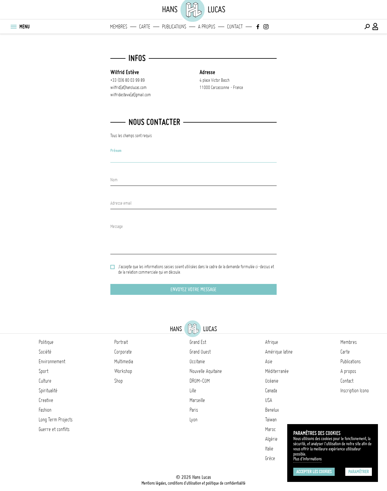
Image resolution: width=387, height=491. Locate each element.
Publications (174, 27)
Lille (193, 390)
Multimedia (123, 361)
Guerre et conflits (54, 429)
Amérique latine (279, 352)
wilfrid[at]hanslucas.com (128, 87)
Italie (269, 449)
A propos (206, 27)
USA (268, 400)
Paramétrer (358, 471)
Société (45, 352)
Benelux (272, 410)
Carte (144, 27)
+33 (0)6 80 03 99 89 (127, 80)
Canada (271, 390)
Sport (43, 371)
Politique (46, 342)
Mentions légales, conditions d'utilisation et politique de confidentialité (193, 483)
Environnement (52, 361)
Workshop (123, 371)
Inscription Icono (354, 390)
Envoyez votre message (193, 289)
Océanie (271, 381)
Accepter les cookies (314, 471)
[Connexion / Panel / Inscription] (375, 26)
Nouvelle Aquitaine (206, 371)
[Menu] (13, 26)
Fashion (45, 410)
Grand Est (198, 342)
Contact (235, 27)
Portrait (121, 342)
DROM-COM (200, 381)
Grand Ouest (200, 352)
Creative (46, 400)
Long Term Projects (56, 420)
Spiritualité (48, 390)
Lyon (193, 420)
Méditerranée (277, 371)
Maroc (270, 429)
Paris (194, 410)
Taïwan (271, 420)
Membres (118, 27)
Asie (268, 361)
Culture (45, 381)
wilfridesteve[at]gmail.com (130, 94)
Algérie (271, 439)
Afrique (271, 342)
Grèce (270, 458)
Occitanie (197, 361)
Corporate (123, 352)
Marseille (197, 400)
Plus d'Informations (307, 459)
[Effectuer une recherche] (367, 26)
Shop (118, 381)
